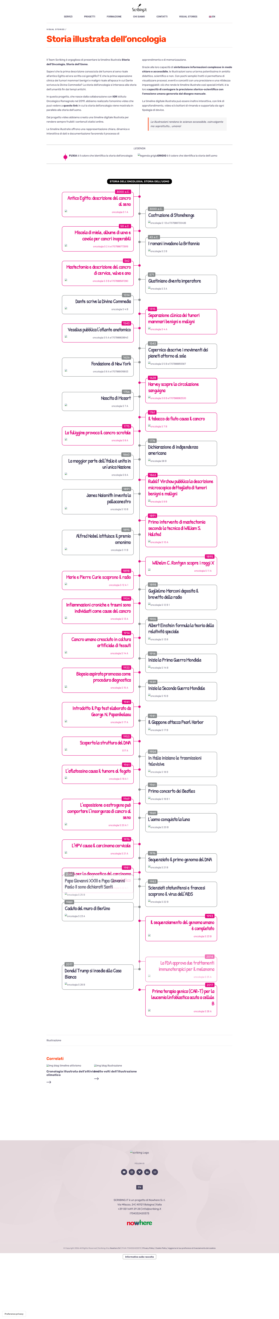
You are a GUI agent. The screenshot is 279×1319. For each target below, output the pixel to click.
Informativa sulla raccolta (139, 1256)
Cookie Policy (161, 1248)
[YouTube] (124, 1172)
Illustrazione (53, 1040)
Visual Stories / (56, 29)
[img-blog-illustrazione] (108, 1065)
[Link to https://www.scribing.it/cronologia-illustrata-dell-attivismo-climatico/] (48, 1082)
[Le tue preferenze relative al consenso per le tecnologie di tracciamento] (14, 1314)
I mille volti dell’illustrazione (115, 1071)
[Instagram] (132, 1172)
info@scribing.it (151, 1208)
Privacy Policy (148, 1248)
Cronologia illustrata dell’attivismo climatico (72, 1073)
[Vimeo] (139, 1172)
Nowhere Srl (115, 1248)
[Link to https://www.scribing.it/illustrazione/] (96, 1078)
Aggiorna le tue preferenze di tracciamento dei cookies (192, 1248)
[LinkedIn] (147, 1172)
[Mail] (155, 1172)
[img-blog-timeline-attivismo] (63, 1065)
